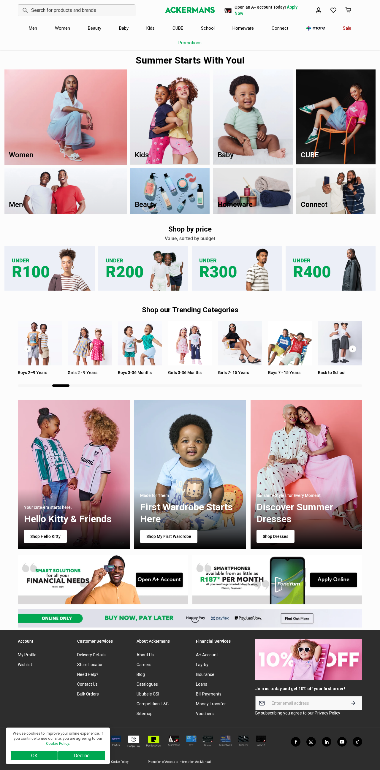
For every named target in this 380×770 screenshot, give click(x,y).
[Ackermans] (190, 10)
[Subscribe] (353, 703)
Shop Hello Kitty (45, 536)
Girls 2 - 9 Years (33, 372)
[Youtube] (342, 742)
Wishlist (25, 664)
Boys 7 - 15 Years (234, 372)
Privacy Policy (327, 713)
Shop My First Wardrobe (168, 536)
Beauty (94, 28)
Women (62, 28)
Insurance (205, 674)
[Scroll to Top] (368, 737)
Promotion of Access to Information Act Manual (179, 761)
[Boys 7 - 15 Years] (240, 343)
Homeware (243, 28)
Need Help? (87, 674)
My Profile (27, 654)
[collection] (290, 343)
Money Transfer (211, 703)
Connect (280, 28)
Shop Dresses (275, 536)
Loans (201, 684)
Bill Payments (208, 694)
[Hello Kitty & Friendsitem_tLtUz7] (74, 474)
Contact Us (87, 684)
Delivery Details (91, 654)
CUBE (177, 28)
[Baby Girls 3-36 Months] (140, 343)
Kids (150, 28)
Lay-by (202, 664)
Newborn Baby (331, 372)
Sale (347, 28)
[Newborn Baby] (340, 343)
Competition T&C (153, 703)
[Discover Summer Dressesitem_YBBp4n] (306, 474)
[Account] (318, 10)
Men (33, 28)
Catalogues (147, 684)
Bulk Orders (88, 694)
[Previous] (27, 348)
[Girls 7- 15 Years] (190, 343)
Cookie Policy (120, 761)
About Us (145, 654)
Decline (82, 755)
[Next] (352, 348)
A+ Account (207, 654)
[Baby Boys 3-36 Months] (90, 343)
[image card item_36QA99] (103, 579)
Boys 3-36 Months (85, 372)
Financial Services (213, 641)
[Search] (24, 10)
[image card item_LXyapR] (277, 579)
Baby (124, 28)
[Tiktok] (357, 742)
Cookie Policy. (58, 743)
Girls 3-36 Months (134, 372)
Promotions (190, 42)
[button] (348, 10)
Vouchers (205, 713)
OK (34, 755)
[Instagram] (311, 742)
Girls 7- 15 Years (183, 372)
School (208, 28)
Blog (141, 674)
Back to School (282, 372)
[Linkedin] (326, 742)
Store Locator (90, 664)
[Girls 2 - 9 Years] (40, 343)
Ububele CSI (148, 694)
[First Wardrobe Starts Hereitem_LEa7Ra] (190, 474)
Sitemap (145, 713)
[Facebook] (295, 742)
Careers (144, 664)
